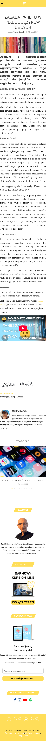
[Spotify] (30, 701)
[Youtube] (25, 701)
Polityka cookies (32, 733)
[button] (2, 467)
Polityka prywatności (14, 733)
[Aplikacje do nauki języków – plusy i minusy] (23, 461)
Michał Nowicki (19, 32)
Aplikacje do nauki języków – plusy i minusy (23, 480)
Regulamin (23, 735)
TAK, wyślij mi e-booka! (23, 678)
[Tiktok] (37, 719)
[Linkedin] (20, 719)
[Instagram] (19, 701)
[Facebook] (15, 701)
